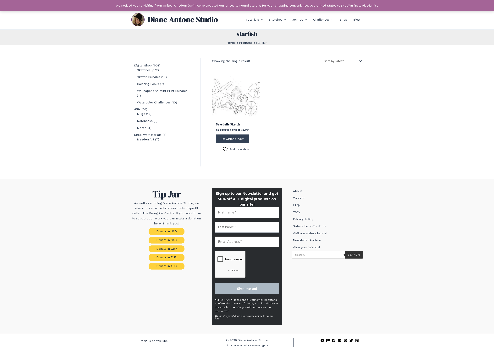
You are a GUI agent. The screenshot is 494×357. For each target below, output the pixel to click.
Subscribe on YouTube (309, 226)
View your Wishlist (306, 247)
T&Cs (296, 212)
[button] (261, 19)
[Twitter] (351, 340)
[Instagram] (345, 340)
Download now (233, 139)
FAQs (296, 205)
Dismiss (372, 5)
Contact (299, 198)
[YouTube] (322, 340)
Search (354, 254)
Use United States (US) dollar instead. (338, 5)
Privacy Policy (303, 219)
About (297, 191)
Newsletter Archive (307, 240)
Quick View (236, 116)
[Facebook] (334, 340)
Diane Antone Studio (183, 19)
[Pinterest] (357, 340)
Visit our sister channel (310, 233)
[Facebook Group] (339, 340)
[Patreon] (328, 340)
